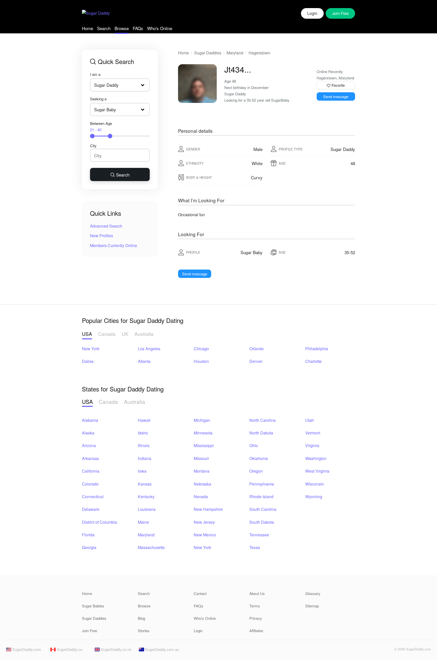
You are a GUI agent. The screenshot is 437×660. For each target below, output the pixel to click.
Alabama (90, 420)
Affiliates (256, 630)
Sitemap (312, 605)
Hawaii (144, 420)
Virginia (312, 445)
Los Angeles (149, 348)
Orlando (256, 348)
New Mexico (205, 535)
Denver (256, 361)
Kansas (144, 484)
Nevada (201, 496)
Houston (201, 361)
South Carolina (262, 509)
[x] (387, 650)
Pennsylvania (261, 484)
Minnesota (203, 433)
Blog (141, 618)
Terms (254, 605)
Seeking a (98, 98)
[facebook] (378, 650)
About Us (257, 593)
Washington (315, 458)
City (93, 145)
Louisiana (147, 509)
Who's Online (159, 28)
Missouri (201, 458)
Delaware (90, 509)
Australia (144, 333)
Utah (309, 420)
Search (104, 28)
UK (125, 333)
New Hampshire (208, 509)
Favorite (338, 85)
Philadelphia (316, 348)
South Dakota (261, 522)
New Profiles (101, 235)
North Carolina (262, 420)
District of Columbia (99, 522)
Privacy (255, 618)
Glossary (312, 593)
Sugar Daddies (207, 53)
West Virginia (317, 471)
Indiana (144, 458)
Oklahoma (258, 458)
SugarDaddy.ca (69, 649)
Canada (107, 333)
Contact (200, 593)
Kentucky (146, 496)
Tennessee (259, 535)
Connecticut (92, 496)
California (90, 471)
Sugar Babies (93, 605)
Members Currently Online (113, 245)
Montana (201, 471)
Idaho (143, 433)
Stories (143, 630)
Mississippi (204, 445)
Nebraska (202, 484)
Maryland (235, 53)
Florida (88, 535)
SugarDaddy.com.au (161, 649)
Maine (143, 522)
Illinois (143, 445)
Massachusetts (151, 547)
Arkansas (90, 458)
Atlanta (144, 361)
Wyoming (313, 496)
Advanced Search (106, 226)
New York (90, 348)
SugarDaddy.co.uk (116, 649)
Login (312, 13)
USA (87, 333)
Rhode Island (261, 496)
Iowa (142, 471)
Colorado (90, 484)
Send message (335, 96)
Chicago (201, 348)
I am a (95, 74)
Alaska (88, 433)
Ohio (253, 445)
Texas (254, 547)
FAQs (138, 28)
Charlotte (313, 361)
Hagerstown (259, 53)
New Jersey (204, 522)
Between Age (101, 126)
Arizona (89, 445)
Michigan (202, 420)
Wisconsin (314, 484)
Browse (122, 28)
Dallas (88, 361)
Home (87, 28)
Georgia (89, 547)
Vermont (312, 433)
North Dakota (261, 433)
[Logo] (96, 13)
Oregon (256, 471)
